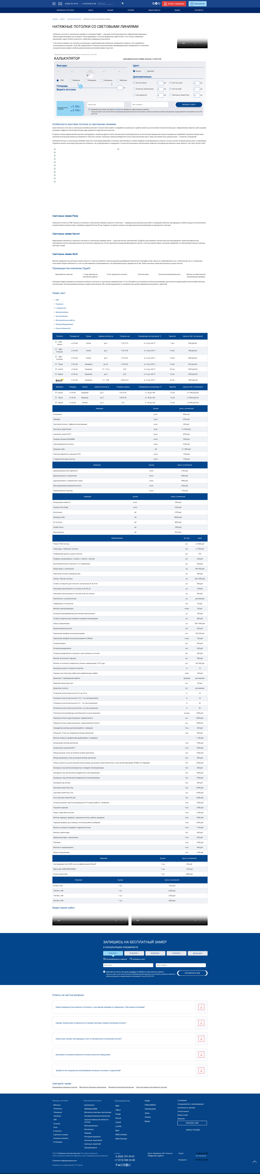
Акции (110, 10)
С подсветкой (61, 308)
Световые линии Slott (92, 1144)
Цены (90, 10)
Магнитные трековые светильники (92, 1087)
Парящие (87, 1133)
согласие (117, 109)
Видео (177, 10)
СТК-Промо (78, 1165)
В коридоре (57, 1142)
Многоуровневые (91, 1126)
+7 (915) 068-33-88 (89, 4)
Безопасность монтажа (186, 1108)
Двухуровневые (62, 312)
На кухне (56, 1124)
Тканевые (76, 80)
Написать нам (192, 1123)
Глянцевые (92, 80)
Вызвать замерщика (176, 4)
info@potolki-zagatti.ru (156, 1156)
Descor (118, 1118)
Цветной (150, 71)
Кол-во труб (176, 89)
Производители (122, 1101)
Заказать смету (189, 105)
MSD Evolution (121, 1134)
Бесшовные (89, 1129)
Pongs (118, 1114)
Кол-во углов (177, 83)
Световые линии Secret (93, 1140)
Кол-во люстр (141, 83)
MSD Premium (121, 1139)
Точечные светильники (144, 89)
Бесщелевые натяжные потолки (64, 1087)
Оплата (131, 10)
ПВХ (62, 80)
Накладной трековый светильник (121, 1087)
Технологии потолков (92, 1101)
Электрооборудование (64, 324)
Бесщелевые (89, 1105)
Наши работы (154, 10)
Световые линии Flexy (180, 95)
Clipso (118, 1110)
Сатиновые (108, 80)
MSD (117, 1106)
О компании (182, 1100)
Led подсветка (141, 95)
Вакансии (181, 1119)
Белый (138, 71)
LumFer (118, 1126)
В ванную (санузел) (60, 1138)
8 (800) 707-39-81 (71, 4)
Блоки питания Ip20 (63, 328)
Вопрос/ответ (183, 1115)
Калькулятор (199, 4)
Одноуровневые (90, 1148)
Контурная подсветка (92, 1137)
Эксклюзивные (62, 316)
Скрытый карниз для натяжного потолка (151, 1087)
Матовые (123, 80)
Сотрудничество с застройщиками (191, 1104)
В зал (55, 1127)
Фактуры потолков (60, 1101)
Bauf (117, 1130)
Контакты (199, 10)
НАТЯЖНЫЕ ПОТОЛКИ (65, 10)
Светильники (150, 1109)
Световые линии (90, 1109)
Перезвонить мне (192, 973)
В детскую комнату (60, 1135)
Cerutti (118, 1122)
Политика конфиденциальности (64, 1161)
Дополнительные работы (65, 320)
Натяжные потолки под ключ (69, 1153)
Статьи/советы (183, 1111)
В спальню (57, 1131)
